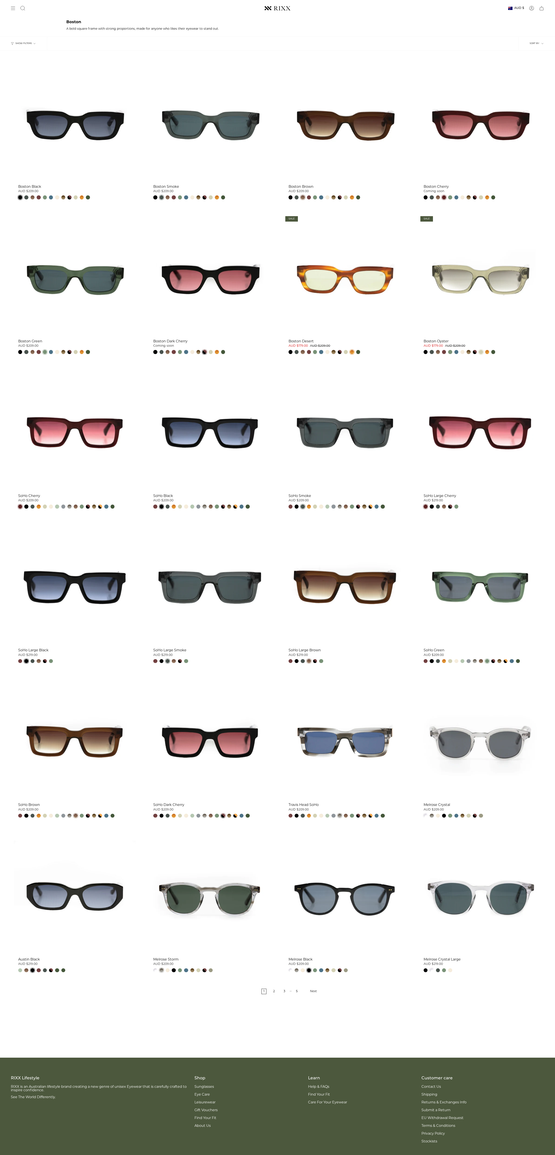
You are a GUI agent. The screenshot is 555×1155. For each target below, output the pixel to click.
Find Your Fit (205, 1118)
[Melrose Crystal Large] (480, 894)
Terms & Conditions (438, 1126)
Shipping (429, 1094)
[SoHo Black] (210, 430)
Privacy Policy (433, 1133)
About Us (202, 1126)
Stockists (429, 1141)
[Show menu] (13, 8)
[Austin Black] (74, 894)
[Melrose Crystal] (480, 739)
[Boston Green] (74, 276)
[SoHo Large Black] (74, 585)
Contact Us (431, 1087)
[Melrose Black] (345, 894)
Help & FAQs (318, 1087)
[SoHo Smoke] (345, 430)
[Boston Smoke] (210, 121)
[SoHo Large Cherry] (480, 430)
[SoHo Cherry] (74, 430)
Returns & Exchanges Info (444, 1102)
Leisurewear (204, 1102)
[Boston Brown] (345, 121)
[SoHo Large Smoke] (210, 585)
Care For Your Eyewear (327, 1102)
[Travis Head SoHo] (345, 739)
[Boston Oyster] (480, 276)
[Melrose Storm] (210, 894)
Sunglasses (204, 1087)
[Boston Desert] (345, 276)
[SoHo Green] (480, 585)
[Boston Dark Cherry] (210, 276)
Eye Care (202, 1094)
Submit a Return (436, 1110)
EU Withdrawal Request (442, 1118)
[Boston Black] (74, 121)
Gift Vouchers (206, 1110)
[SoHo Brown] (74, 739)
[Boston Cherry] (480, 121)
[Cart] (542, 8)
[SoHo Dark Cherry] (210, 739)
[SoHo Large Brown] (345, 585)
